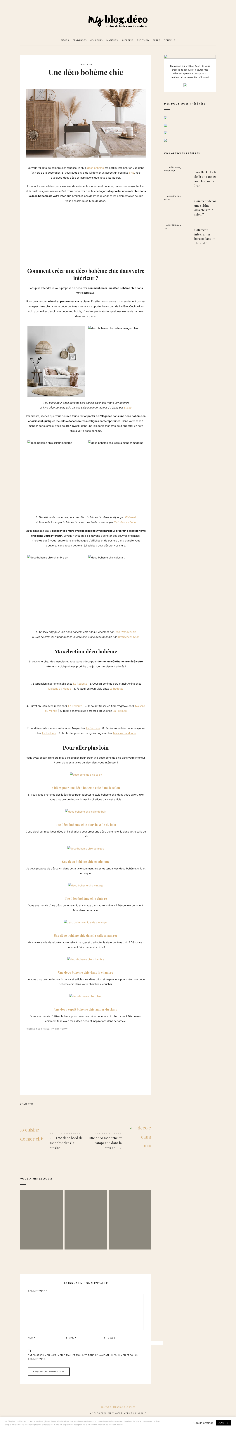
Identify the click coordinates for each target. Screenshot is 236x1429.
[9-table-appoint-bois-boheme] (34, 718)
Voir (41, 1236)
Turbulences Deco (125, 522)
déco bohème (95, 167)
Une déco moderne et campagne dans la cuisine (118, 1141)
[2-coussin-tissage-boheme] (30, 674)
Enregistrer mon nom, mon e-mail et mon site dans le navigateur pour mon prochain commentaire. (83, 1357)
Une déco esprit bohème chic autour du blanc (85, 1009)
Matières (112, 40)
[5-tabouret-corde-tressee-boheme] (30, 696)
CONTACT (105, 1407)
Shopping (127, 40)
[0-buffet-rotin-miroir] (27, 696)
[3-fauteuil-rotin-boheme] (34, 674)
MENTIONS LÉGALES (124, 1407)
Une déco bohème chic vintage (86, 898)
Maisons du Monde (59, 688)
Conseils (169, 40)
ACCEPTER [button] (223, 1422)
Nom (31, 1337)
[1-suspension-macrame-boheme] (27, 674)
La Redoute (80, 683)
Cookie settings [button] (203, 1423)
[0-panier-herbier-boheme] (30, 718)
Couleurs (96, 40)
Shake (127, 407)
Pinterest (130, 517)
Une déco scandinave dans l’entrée (130, 1214)
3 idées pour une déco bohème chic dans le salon (86, 788)
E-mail (71, 1337)
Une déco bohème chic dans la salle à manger (85, 935)
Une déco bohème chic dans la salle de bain (86, 825)
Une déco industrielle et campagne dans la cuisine (41, 1214)
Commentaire (37, 1291)
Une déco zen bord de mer (86, 1214)
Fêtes (156, 40)
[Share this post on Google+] (45, 1110)
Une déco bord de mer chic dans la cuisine (53, 1141)
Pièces (65, 40)
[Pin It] (38, 1110)
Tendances (80, 40)
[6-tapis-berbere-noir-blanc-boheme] (34, 696)
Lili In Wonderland (125, 631)
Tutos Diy (143, 40)
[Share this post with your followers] (31, 1110)
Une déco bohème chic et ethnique (86, 862)
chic (131, 172)
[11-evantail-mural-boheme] (27, 718)
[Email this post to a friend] (52, 1110)
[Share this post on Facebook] (23, 1110)
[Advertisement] (86, 233)
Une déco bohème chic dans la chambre (85, 972)
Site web (109, 1337)
